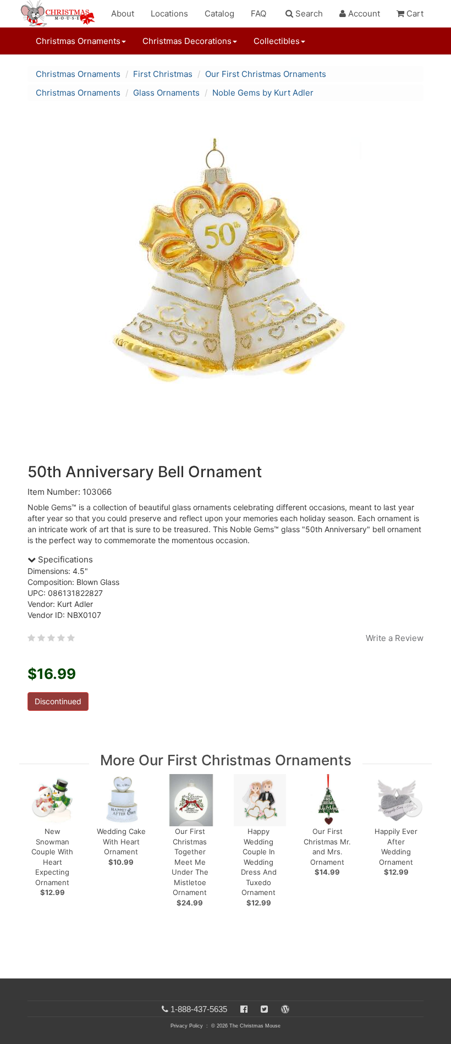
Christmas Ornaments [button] (78, 41)
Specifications (64, 559)
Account (363, 13)
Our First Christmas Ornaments (265, 74)
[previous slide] (42, 807)
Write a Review (395, 638)
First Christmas (163, 74)
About (122, 13)
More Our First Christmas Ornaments (225, 760)
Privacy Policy (186, 1026)
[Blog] (285, 1009)
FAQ (258, 13)
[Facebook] (244, 1009)
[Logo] (61, 13)
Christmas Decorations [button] (187, 41)
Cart (414, 13)
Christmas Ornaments (78, 74)
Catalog (219, 13)
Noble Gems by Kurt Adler (263, 92)
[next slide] (413, 807)
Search (308, 13)
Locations (169, 13)
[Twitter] (264, 1009)
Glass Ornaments (166, 92)
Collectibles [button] (277, 41)
